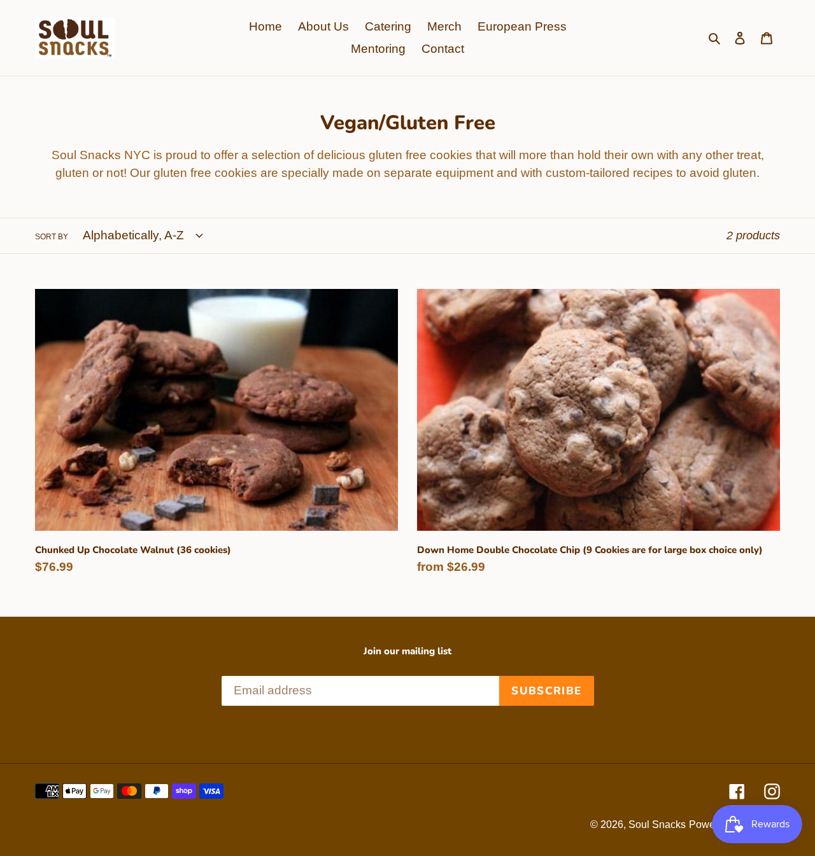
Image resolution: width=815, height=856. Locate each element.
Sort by (51, 236)
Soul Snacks (657, 824)
